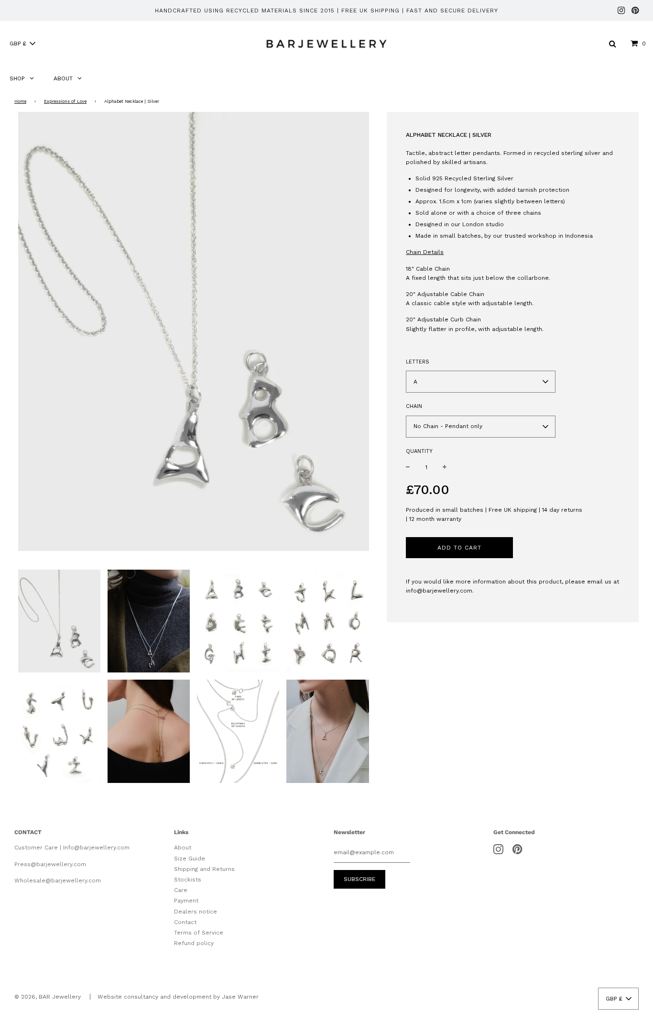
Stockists (187, 879)
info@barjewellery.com (439, 590)
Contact (185, 922)
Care (180, 890)
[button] (22, 43)
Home (20, 101)
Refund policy (194, 943)
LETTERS (417, 362)
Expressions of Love (65, 101)
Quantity (419, 451)
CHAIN (414, 406)
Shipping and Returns (204, 869)
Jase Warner (240, 996)
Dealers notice (195, 911)
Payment (186, 900)
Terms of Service (198, 932)
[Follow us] (621, 11)
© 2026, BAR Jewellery (47, 996)
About (182, 847)
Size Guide (189, 858)
